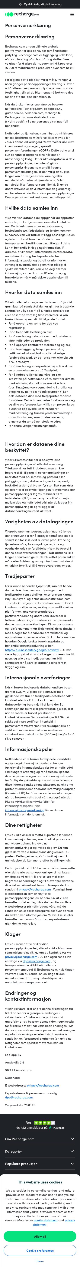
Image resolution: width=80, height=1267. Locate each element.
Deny (40, 1261)
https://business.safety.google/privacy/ (32, 650)
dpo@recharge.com (36, 961)
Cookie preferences (40, 1250)
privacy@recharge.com (35, 889)
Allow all (40, 1236)
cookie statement (46, 1220)
